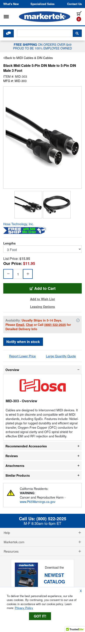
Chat (29, 324)
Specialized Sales (42, 4)
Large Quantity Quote (61, 356)
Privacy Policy (24, 608)
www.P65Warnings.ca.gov (37, 501)
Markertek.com (14, 542)
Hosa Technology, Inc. (18, 224)
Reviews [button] (11, 456)
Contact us (74, 4)
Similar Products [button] (17, 475)
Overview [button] (12, 370)
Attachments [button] (14, 465)
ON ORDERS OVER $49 (42, 46)
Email (20, 324)
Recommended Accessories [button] (26, 446)
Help (7, 532)
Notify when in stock (23, 341)
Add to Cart (46, 288)
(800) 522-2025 (55, 324)
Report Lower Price (22, 356)
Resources (11, 551)
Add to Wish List (42, 299)
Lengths (9, 243)
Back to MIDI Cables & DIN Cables (29, 58)
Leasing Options (42, 306)
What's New (11, 4)
